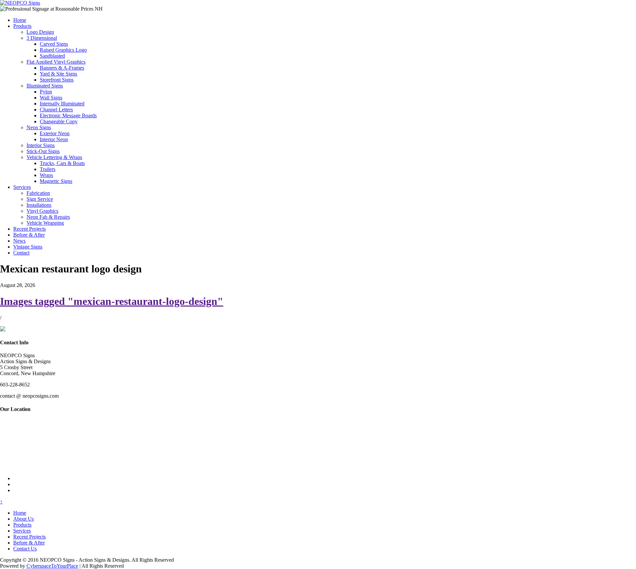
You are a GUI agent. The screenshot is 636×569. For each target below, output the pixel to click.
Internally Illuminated (62, 103)
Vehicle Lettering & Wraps (54, 157)
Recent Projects (29, 229)
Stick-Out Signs (43, 151)
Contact (21, 253)
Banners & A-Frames (62, 68)
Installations (38, 205)
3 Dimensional (41, 38)
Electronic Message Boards (68, 115)
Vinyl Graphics (42, 211)
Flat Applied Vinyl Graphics (55, 62)
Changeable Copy (59, 121)
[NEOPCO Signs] (20, 3)
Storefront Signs (57, 80)
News (19, 241)
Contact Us (25, 548)
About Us (23, 519)
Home (19, 20)
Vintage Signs (27, 247)
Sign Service (39, 199)
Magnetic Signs (56, 181)
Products (22, 26)
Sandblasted (52, 56)
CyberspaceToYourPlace (52, 566)
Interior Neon (54, 139)
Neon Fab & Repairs (48, 217)
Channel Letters (56, 109)
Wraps (46, 175)
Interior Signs (40, 145)
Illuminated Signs (44, 85)
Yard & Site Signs (58, 74)
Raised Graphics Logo (63, 50)
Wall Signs (51, 97)
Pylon (46, 91)
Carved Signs (54, 44)
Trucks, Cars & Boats (62, 163)
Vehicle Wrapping (45, 223)
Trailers (47, 169)
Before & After (29, 235)
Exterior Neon (55, 133)
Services (22, 187)
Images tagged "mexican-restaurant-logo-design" (111, 301)
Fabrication (38, 193)
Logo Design (40, 32)
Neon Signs (38, 127)
